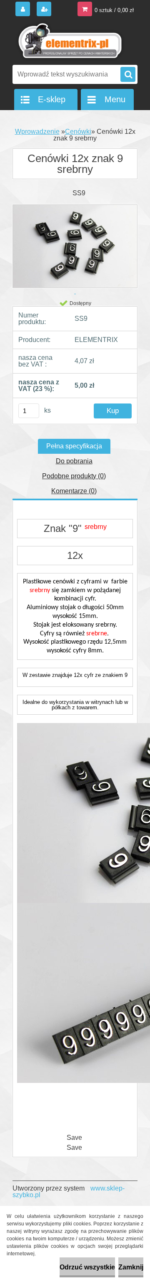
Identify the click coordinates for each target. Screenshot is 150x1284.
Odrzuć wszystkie (87, 1267)
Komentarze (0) (74, 490)
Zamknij (130, 1267)
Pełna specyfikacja (74, 446)
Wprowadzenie (37, 131)
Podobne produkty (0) (74, 476)
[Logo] (69, 40)
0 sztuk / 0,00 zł (114, 10)
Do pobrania (74, 461)
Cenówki (78, 131)
